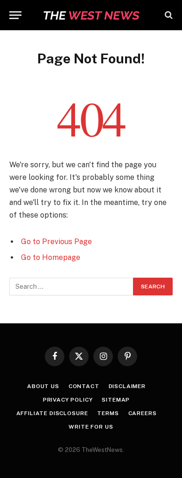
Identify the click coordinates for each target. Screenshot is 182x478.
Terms (108, 413)
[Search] (168, 15)
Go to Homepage (50, 257)
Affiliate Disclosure (52, 413)
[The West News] (91, 15)
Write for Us (91, 426)
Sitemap (116, 399)
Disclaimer (127, 386)
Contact (84, 386)
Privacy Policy (68, 399)
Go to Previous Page (56, 241)
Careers (142, 413)
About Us (43, 386)
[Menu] (15, 15)
